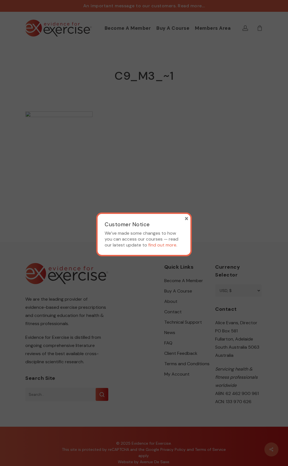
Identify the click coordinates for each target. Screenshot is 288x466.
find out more (162, 245)
